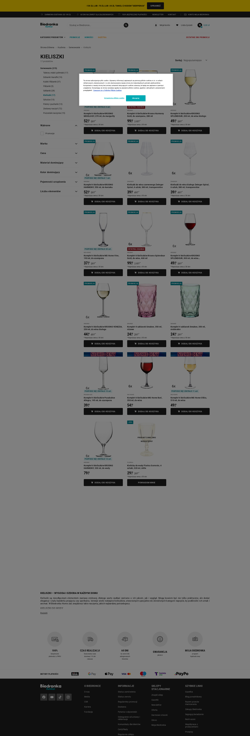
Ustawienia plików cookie (114, 98)
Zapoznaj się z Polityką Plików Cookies (107, 90)
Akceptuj (135, 98)
